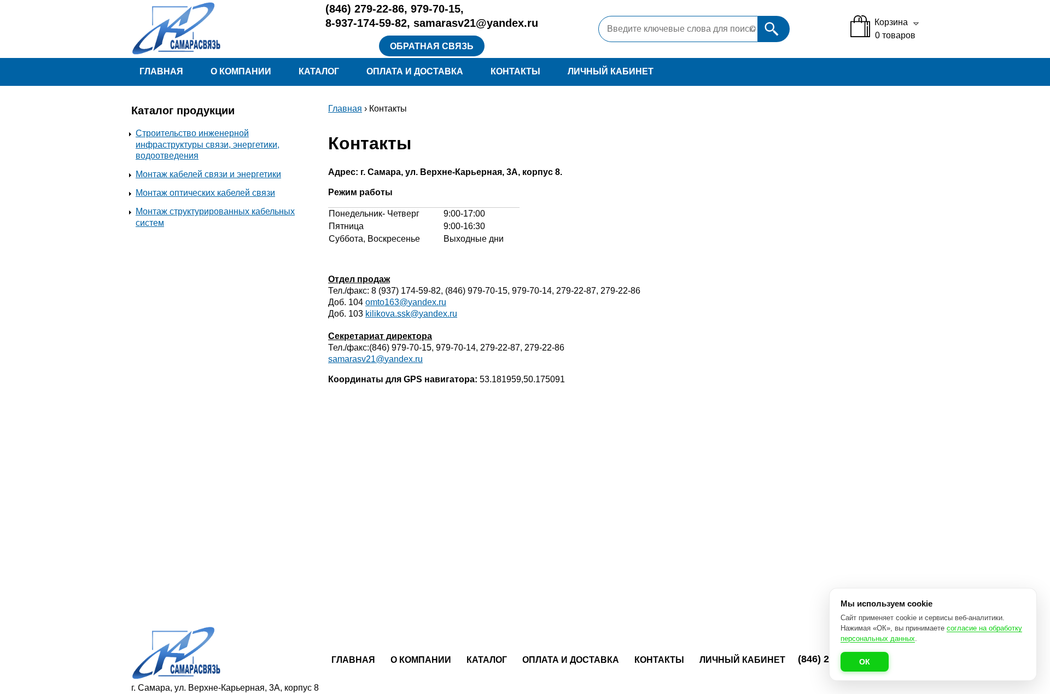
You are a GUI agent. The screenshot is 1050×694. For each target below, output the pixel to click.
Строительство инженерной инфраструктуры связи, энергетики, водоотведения (207, 145)
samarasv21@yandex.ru (475, 23)
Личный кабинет (611, 71)
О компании (241, 71)
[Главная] (218, 29)
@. (375, 359)
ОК (864, 661)
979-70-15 (435, 9)
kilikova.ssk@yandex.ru (411, 313)
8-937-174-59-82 (366, 23)
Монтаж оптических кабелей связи (205, 192)
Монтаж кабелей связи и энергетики (208, 174)
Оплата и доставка (414, 71)
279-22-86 (364, 9)
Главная (161, 71)
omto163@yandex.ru (405, 302)
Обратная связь (432, 46)
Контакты (515, 71)
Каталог (319, 71)
